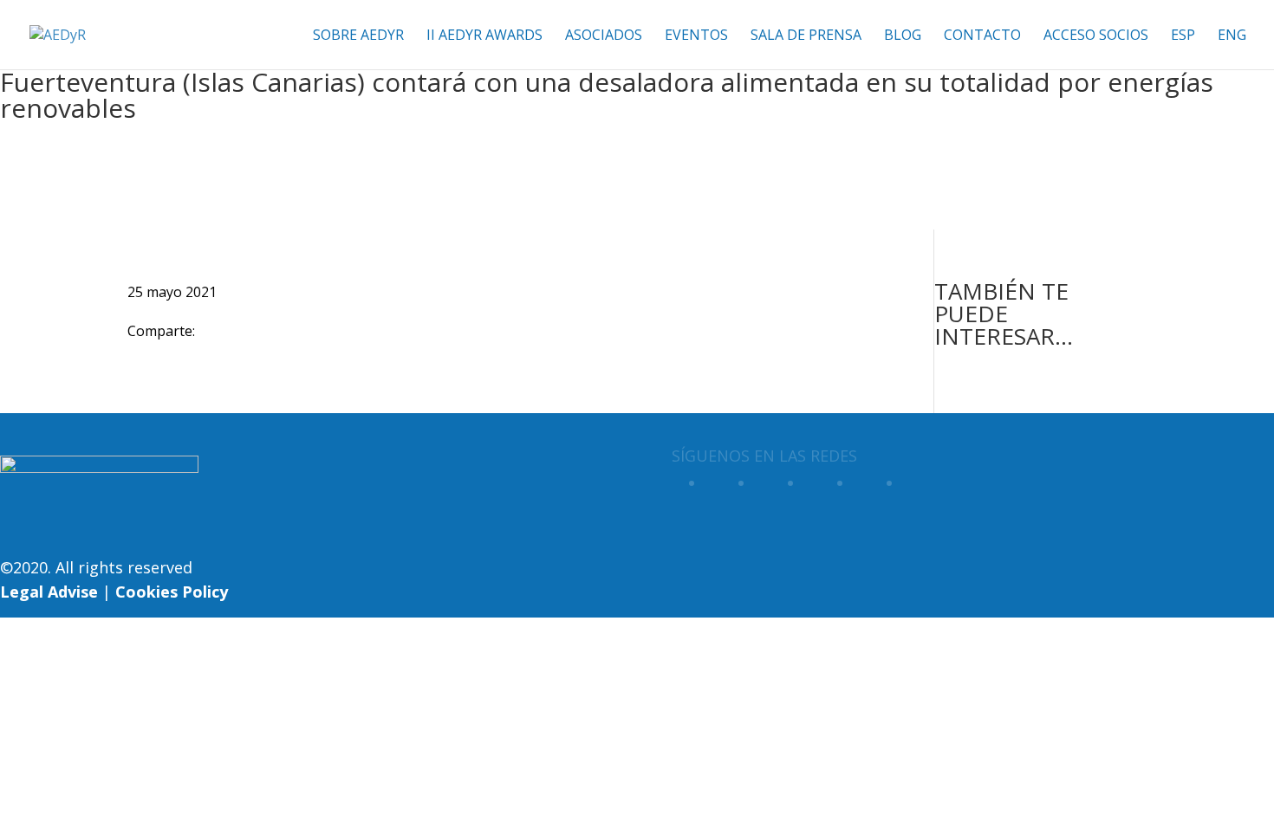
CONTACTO (982, 36)
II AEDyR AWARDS (484, 36)
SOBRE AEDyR (358, 36)
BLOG (902, 36)
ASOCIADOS (603, 36)
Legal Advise (49, 591)
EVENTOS (696, 36)
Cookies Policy (171, 591)
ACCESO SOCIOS (1095, 36)
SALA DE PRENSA (806, 36)
